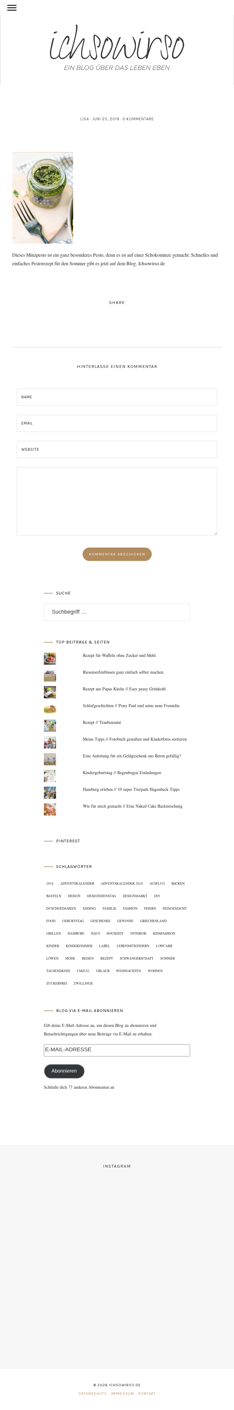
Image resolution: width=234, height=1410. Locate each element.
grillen (53, 933)
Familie (109, 908)
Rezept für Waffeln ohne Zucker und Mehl (119, 655)
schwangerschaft (137, 958)
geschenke (100, 920)
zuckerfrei (56, 983)
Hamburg (76, 933)
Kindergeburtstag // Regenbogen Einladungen (122, 772)
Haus (95, 933)
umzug (83, 970)
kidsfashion (164, 933)
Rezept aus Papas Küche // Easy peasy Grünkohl (124, 689)
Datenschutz (93, 1393)
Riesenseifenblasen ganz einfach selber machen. (124, 672)
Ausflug (157, 883)
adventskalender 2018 (122, 883)
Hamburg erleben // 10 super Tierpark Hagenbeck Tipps (131, 789)
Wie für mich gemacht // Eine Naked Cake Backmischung (133, 806)
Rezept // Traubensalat (102, 722)
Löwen (52, 958)
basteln (53, 896)
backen (178, 883)
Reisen (88, 958)
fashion (130, 908)
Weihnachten (128, 970)
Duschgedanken (61, 908)
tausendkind (58, 970)
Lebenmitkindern (133, 945)
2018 (50, 883)
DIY (157, 896)
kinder (52, 945)
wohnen (155, 970)
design (74, 896)
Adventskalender (77, 883)
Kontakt (147, 1393)
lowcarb (164, 945)
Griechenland (153, 920)
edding (89, 908)
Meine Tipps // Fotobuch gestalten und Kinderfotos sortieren (135, 739)
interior (138, 933)
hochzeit (115, 933)
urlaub (102, 970)
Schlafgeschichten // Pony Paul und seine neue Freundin (131, 705)
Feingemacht (175, 908)
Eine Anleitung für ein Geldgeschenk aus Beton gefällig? (132, 756)
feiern (150, 908)
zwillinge (83, 983)
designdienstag (101, 896)
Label (104, 945)
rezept (107, 958)
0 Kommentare (138, 119)
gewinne (125, 920)
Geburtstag (73, 920)
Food (50, 920)
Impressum (122, 1393)
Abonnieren (64, 1070)
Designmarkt (135, 896)
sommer (167, 958)
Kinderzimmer (79, 945)
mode (70, 958)
